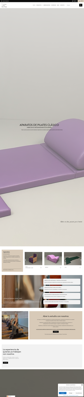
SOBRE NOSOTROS (46, 5)
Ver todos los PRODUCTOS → (8, 269)
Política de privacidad (72, 395)
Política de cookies (65, 395)
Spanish (9, 396)
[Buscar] (80, 5)
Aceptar (62, 393)
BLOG (58, 5)
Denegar (70, 393)
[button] (82, 384)
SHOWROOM (53, 5)
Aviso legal (76, 395)
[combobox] (72, 5)
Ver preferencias (79, 393)
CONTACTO (62, 5)
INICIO (34, 5)
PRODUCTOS (38, 5)
